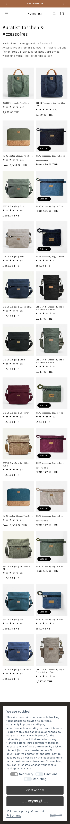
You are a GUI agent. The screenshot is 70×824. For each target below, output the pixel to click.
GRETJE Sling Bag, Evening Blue (17, 306)
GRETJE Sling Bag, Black (14, 359)
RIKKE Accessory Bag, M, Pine (50, 566)
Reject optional (35, 790)
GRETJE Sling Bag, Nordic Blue (17, 669)
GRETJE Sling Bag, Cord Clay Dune (16, 464)
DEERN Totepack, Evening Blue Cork (50, 104)
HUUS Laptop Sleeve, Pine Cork (17, 156)
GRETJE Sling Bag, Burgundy (16, 412)
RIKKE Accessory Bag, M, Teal (50, 206)
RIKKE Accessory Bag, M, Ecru (50, 516)
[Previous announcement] (6, 3)
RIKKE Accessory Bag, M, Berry (50, 463)
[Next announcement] (63, 3)
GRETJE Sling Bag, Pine (13, 206)
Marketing (39, 779)
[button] (7, 13)
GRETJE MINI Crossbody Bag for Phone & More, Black (50, 308)
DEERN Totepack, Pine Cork (16, 103)
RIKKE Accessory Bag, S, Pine (49, 412)
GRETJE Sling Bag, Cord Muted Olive (17, 567)
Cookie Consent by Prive (56, 815)
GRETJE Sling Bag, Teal (13, 619)
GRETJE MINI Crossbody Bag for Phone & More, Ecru (50, 671)
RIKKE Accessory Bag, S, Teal (49, 619)
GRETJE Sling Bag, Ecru (13, 256)
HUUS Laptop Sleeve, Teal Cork (17, 516)
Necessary (26, 774)
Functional (51, 774)
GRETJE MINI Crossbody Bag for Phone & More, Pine (50, 361)
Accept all (35, 801)
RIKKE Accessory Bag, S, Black (50, 256)
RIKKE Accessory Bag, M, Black (50, 156)
